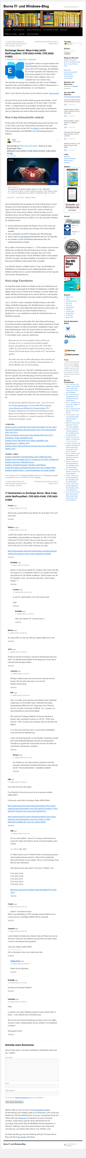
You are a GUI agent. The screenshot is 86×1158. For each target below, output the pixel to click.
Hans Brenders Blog (71, 301)
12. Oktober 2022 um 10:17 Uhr (22, 757)
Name (7, 1083)
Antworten (11, 519)
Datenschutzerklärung (34, 30)
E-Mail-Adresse (10, 1090)
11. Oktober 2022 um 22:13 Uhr (20, 833)
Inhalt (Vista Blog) (32, 34)
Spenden (22, 34)
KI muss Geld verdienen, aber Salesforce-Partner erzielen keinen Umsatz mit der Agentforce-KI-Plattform (73, 388)
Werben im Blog (68, 160)
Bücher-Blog (67, 70)
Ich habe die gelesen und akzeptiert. (25, 1098)
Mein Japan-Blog (68, 76)
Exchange (48, 475)
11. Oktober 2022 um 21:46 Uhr (20, 674)
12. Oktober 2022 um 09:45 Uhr (20, 964)
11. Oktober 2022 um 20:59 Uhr (22, 592)
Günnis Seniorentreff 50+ (71, 72)
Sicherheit (25, 475)
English (28, 63)
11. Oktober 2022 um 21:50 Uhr (17, 907)
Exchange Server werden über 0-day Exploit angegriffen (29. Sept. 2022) (31, 427)
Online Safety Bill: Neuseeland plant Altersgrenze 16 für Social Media (72, 134)
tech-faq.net (69, 305)
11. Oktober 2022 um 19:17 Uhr (17, 508)
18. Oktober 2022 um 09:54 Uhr (17, 1002)
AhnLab (36, 128)
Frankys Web (69, 317)
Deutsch (69, 44)
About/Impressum (19, 30)
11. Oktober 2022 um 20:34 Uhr (17, 633)
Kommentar (9, 1057)
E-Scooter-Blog (68, 78)
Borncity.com (67, 60)
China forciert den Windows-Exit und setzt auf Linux (73, 411)
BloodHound (25, 236)
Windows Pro (69, 297)
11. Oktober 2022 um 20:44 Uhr (20, 565)
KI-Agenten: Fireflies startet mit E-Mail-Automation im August (72, 100)
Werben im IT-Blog (11, 34)
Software (31, 475)
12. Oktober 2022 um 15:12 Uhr (17, 983)
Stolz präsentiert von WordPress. (71, 1145)
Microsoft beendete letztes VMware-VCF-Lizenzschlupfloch (73, 425)
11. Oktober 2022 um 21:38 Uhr (17, 782)
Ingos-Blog (69, 303)
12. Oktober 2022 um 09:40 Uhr (17, 931)
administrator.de (70, 307)
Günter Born (32, 59)
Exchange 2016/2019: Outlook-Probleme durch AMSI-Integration (28, 456)
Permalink (37, 477)
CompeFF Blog (70, 311)
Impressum (67, 156)
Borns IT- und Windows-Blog (26, 6)
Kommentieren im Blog (50, 30)
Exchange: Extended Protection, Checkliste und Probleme (25, 465)
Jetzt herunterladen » (56, 93)
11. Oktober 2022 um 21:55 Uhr (24, 614)
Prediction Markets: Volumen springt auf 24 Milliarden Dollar (71, 122)
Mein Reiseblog (68, 74)
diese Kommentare (21, 405)
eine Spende (21, 1137)
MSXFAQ (68, 309)
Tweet (40, 123)
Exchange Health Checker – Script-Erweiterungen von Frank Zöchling (30, 470)
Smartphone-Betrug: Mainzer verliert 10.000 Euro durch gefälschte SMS (72, 111)
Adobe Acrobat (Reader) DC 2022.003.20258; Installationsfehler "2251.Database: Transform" (16, 44)
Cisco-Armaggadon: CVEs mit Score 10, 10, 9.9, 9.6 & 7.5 (73, 439)
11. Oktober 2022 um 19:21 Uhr (17, 530)
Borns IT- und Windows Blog (72, 62)
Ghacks (68, 299)
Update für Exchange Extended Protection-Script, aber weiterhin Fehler (30, 467)
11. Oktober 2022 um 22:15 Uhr (20, 695)
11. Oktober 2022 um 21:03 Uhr (17, 652)
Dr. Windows (69, 315)
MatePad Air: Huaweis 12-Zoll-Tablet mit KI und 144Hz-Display (72, 145)
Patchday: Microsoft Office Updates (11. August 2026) (73, 404)
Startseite (8, 30)
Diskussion (63, 30)
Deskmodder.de (70, 313)
